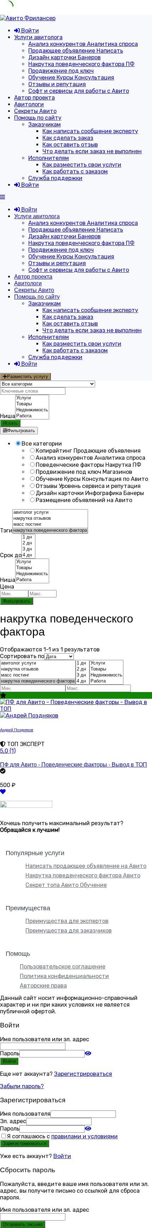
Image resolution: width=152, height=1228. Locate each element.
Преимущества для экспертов (67, 921)
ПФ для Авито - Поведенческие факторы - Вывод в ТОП (73, 765)
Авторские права (43, 985)
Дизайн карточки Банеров (64, 57)
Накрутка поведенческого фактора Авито (82, 875)
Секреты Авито (35, 111)
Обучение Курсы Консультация (71, 77)
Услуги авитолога (38, 37)
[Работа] (32, 416)
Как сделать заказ (67, 138)
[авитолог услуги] (50, 512)
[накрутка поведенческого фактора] (50, 530)
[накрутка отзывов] (50, 518)
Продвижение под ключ (61, 70)
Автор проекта (34, 97)
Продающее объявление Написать (75, 50)
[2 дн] (28, 543)
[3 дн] (28, 549)
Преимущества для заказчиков (68, 930)
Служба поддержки (55, 178)
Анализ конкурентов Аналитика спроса (83, 44)
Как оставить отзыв (70, 144)
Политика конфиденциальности (64, 976)
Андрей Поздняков (16, 730)
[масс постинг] (50, 524)
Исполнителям (48, 158)
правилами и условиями (84, 1136)
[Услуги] (32, 398)
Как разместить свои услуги (81, 164)
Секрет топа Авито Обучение (66, 885)
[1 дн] (28, 537)
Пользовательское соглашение (62, 966)
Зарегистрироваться (83, 1074)
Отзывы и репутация (57, 84)
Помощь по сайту (38, 117)
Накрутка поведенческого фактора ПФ (81, 64)
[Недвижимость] (32, 410)
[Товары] (32, 404)
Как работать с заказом (75, 171)
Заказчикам (44, 124)
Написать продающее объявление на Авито (85, 866)
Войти (62, 1156)
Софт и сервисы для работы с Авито (78, 91)
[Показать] (88, 1053)
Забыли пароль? (22, 1086)
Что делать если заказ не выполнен (92, 151)
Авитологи (29, 104)
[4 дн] (28, 555)
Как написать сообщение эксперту (90, 131)
